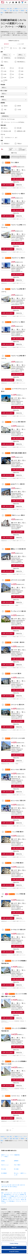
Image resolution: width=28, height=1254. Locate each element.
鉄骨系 (19, 105)
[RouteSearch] (10, 2)
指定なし (5, 128)
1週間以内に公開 (21, 131)
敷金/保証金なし (21, 61)
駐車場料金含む (21, 58)
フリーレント (21, 1196)
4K (13, 77)
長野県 (22, 10)
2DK (22, 71)
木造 (5, 109)
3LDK (4, 77)
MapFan (3, 8)
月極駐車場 (16, 1155)
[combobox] (6, 55)
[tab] (6, 44)
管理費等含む (7, 58)
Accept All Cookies (14, 1251)
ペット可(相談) (10, 1196)
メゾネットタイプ (16, 1197)
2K (13, 71)
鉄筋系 (5, 105)
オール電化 (9, 1197)
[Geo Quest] (22, 2)
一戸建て (24, 48)
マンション (6, 48)
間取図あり (7, 143)
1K (13, 68)
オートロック (16, 1194)
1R (4, 68)
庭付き (22, 1199)
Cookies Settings (14, 1243)
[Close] (26, 1230)
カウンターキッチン (18, 1193)
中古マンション (5, 1164)
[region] (14, 1241)
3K (13, 74)
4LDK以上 (5, 81)
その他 (19, 109)
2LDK (4, 74)
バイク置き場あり (10, 1201)
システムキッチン (8, 1193)
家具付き (5, 1199)
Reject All (14, 1247)
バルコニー (18, 1199)
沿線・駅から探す (14, 10)
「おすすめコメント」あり (10, 137)
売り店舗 (16, 1169)
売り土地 (3, 1169)
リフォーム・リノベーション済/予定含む (14, 122)
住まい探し (9, 8)
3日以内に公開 (7, 131)
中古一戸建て (17, 1164)
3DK (22, 74)
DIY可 (16, 1196)
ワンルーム (4, 1185)
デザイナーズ (11, 1199)
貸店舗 (3, 1160)
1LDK (4, 71)
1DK (22, 68)
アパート (15, 48)
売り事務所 (4, 1173)
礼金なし (6, 61)
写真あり (19, 143)
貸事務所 (16, 1160)
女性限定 (22, 1194)
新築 (2, 1193)
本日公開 (19, 128)
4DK (22, 77)
